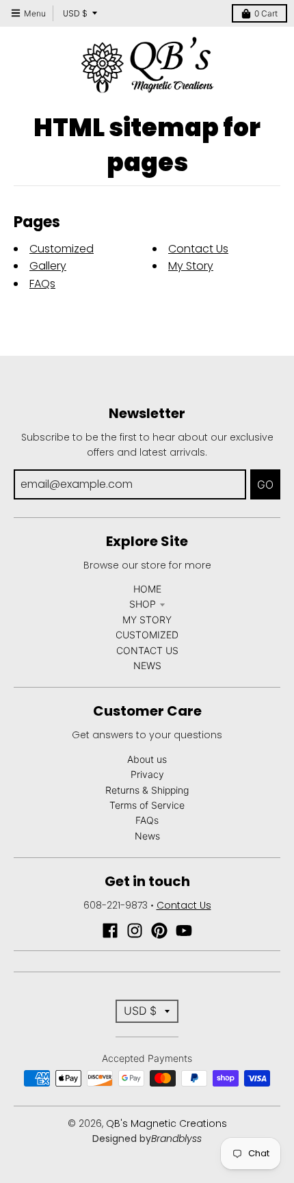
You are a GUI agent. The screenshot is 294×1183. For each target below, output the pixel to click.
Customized (61, 249)
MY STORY (147, 619)
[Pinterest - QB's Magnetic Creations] (159, 930)
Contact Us (198, 249)
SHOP (142, 604)
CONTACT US (147, 650)
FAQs (42, 283)
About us (147, 759)
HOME (147, 589)
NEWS (147, 665)
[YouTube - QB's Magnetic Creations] (184, 930)
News (147, 836)
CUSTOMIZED (147, 634)
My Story (190, 266)
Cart (266, 13)
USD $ (75, 13)
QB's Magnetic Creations (166, 1123)
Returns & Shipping (147, 790)
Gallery (47, 266)
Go (265, 484)
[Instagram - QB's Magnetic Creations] (134, 930)
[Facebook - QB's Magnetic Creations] (110, 930)
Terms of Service (147, 805)
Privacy (147, 774)
